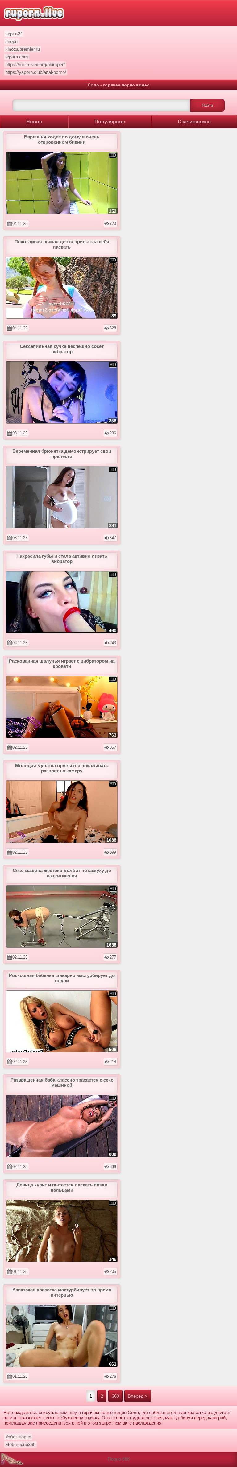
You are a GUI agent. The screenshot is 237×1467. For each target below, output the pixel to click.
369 (115, 1396)
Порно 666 (119, 1458)
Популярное (109, 121)
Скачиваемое (194, 121)
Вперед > (138, 1396)
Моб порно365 (20, 1444)
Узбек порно (18, 1436)
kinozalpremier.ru (22, 49)
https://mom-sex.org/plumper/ (35, 64)
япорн (11, 41)
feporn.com (16, 56)
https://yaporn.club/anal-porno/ (35, 72)
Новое (34, 121)
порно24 (14, 33)
